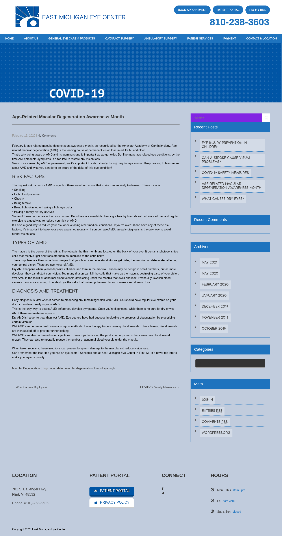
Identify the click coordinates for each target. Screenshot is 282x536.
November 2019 (215, 317)
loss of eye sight (104, 368)
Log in (207, 400)
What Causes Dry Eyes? (29, 387)
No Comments (47, 135)
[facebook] (162, 488)
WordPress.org (216, 433)
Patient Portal (228, 9)
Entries (212, 411)
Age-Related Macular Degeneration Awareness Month (231, 186)
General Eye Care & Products (71, 38)
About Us (31, 38)
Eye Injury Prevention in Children (224, 145)
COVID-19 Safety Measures (160, 387)
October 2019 (214, 328)
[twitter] (163, 493)
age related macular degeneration (71, 368)
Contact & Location (261, 38)
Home (9, 38)
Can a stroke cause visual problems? (226, 160)
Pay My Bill (257, 9)
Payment (229, 38)
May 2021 (209, 262)
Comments (215, 422)
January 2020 (214, 295)
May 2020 (210, 273)
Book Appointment (192, 9)
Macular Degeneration (26, 368)
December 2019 (215, 306)
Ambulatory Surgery (160, 38)
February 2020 (215, 284)
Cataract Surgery (119, 38)
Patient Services (200, 38)
